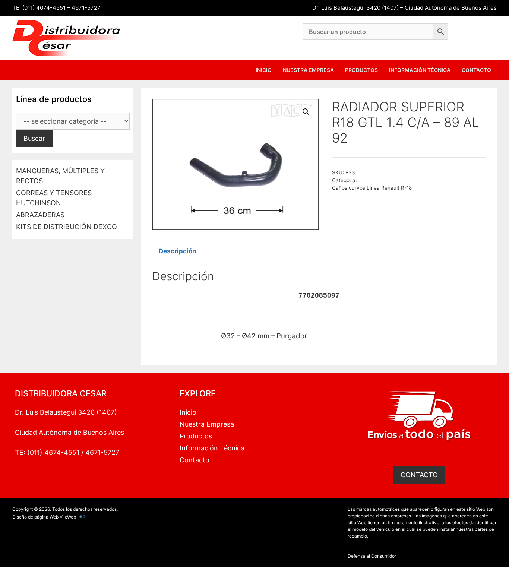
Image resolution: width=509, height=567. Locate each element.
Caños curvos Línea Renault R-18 (372, 188)
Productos (361, 70)
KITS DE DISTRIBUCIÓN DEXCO (66, 227)
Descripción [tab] (177, 251)
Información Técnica (419, 70)
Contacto (476, 70)
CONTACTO (419, 475)
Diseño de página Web (35, 517)
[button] (306, 111)
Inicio (264, 70)
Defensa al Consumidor (372, 556)
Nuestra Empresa (308, 70)
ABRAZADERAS (40, 215)
